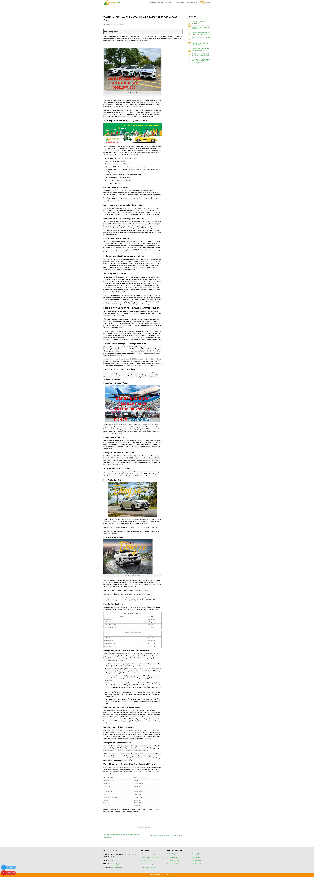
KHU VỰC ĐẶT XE (180, 2)
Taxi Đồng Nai (173, 854)
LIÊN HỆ (208, 2)
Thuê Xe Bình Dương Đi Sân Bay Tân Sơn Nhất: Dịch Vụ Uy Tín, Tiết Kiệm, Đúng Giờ (201, 61)
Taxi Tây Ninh (196, 857)
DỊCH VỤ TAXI (169, 2)
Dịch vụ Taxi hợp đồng (148, 854)
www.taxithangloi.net (116, 868)
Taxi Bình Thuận (196, 860)
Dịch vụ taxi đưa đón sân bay (150, 857)
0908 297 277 (114, 860)
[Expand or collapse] (181, 31)
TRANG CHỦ (153, 2)
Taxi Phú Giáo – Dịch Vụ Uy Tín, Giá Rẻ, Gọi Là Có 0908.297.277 (201, 54)
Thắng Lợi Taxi (120, 24)
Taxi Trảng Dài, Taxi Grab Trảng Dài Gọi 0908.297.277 (165, 835)
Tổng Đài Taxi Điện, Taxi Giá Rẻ (201, 38)
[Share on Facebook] (137, 827)
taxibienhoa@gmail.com (116, 864)
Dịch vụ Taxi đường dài (148, 864)
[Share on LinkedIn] (149, 827)
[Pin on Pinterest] (146, 827)
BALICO (171, 875)
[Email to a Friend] (143, 827)
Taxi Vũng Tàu (173, 857)
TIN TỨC (202, 2)
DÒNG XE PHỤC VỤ (192, 2)
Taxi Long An (196, 854)
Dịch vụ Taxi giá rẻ (147, 860)
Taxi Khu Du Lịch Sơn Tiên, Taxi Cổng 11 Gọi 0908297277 (201, 33)
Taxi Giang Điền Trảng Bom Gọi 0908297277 (201, 27)
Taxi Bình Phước (196, 864)
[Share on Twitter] (140, 827)
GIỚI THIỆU (161, 2)
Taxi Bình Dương (174, 860)
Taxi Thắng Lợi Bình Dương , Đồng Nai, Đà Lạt (200, 44)
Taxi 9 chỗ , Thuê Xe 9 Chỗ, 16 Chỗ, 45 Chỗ (200, 22)
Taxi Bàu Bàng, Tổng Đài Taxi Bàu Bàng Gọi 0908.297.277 (200, 49)
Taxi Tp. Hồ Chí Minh (175, 864)
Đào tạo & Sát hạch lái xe (149, 867)
